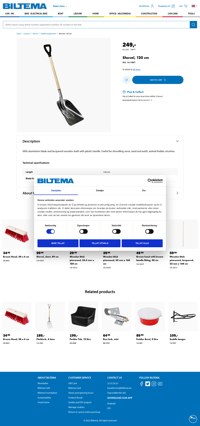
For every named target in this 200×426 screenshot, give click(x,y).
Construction (149, 13)
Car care (173, 13)
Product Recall (75, 397)
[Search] (193, 24)
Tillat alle (142, 243)
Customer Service (79, 377)
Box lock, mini (110, 339)
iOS (109, 408)
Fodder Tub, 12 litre (80, 339)
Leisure (78, 13)
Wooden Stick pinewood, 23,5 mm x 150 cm (82, 260)
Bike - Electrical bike (36, 13)
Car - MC (9, 13)
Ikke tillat (58, 243)
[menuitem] (9, 14)
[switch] (83, 231)
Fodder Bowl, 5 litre (147, 339)
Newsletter (43, 383)
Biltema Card (74, 387)
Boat (60, 13)
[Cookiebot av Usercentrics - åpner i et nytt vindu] (150, 181)
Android (111, 403)
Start (19, 33)
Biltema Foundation (47, 392)
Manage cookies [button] (76, 407)
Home (95, 13)
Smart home (43, 402)
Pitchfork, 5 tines (45, 339)
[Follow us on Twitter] (147, 384)
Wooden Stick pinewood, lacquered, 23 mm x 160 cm (182, 260)
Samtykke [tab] (56, 190)
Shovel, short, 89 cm (47, 256)
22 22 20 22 (112, 383)
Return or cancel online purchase (84, 411)
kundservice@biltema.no (119, 387)
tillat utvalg (100, 243)
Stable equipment (48, 33)
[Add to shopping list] (127, 80)
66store (136, 69)
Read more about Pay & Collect (136, 100)
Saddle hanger (178, 339)
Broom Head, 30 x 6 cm (16, 256)
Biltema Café (44, 387)
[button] (194, 6)
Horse (35, 33)
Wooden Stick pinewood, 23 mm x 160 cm (116, 260)
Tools (191, 13)
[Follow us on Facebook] (141, 384)
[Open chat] (193, 419)
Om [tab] (144, 190)
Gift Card (72, 383)
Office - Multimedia (120, 13)
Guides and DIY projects (80, 402)
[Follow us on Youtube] (160, 385)
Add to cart (156, 80)
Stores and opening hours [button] (80, 392)
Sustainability (44, 397)
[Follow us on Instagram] (154, 384)
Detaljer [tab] (100, 190)
